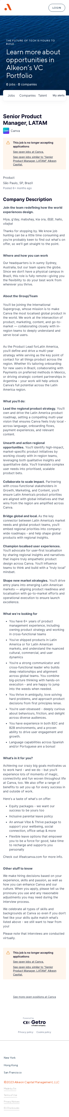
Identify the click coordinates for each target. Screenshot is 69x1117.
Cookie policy (43, 1032)
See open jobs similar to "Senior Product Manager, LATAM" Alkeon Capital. (34, 160)
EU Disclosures (11, 1108)
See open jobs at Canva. (28, 151)
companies (27, 95)
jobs (11, 95)
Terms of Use (10, 1095)
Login (57, 7)
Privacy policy (25, 1032)
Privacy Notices (12, 1101)
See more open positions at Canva (34, 996)
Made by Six (10, 1088)
